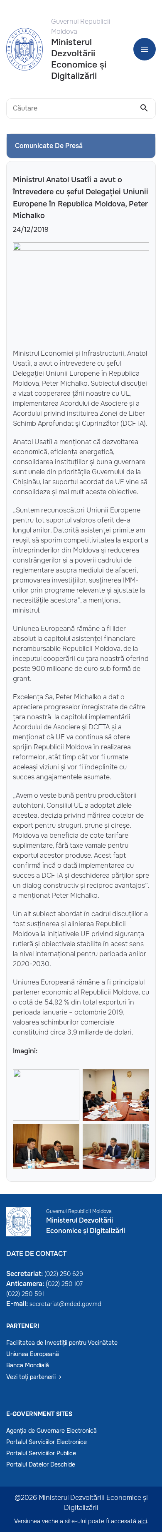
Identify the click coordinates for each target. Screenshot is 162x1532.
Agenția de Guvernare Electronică (51, 1430)
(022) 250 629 (63, 1274)
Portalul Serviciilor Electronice (46, 1442)
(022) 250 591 (25, 1294)
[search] (144, 108)
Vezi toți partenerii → (33, 1377)
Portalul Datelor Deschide (40, 1464)
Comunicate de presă (49, 145)
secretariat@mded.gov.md (65, 1304)
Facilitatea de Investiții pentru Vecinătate (62, 1342)
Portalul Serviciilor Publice (41, 1453)
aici (142, 1521)
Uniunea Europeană (32, 1354)
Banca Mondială (27, 1365)
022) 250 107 (65, 1284)
